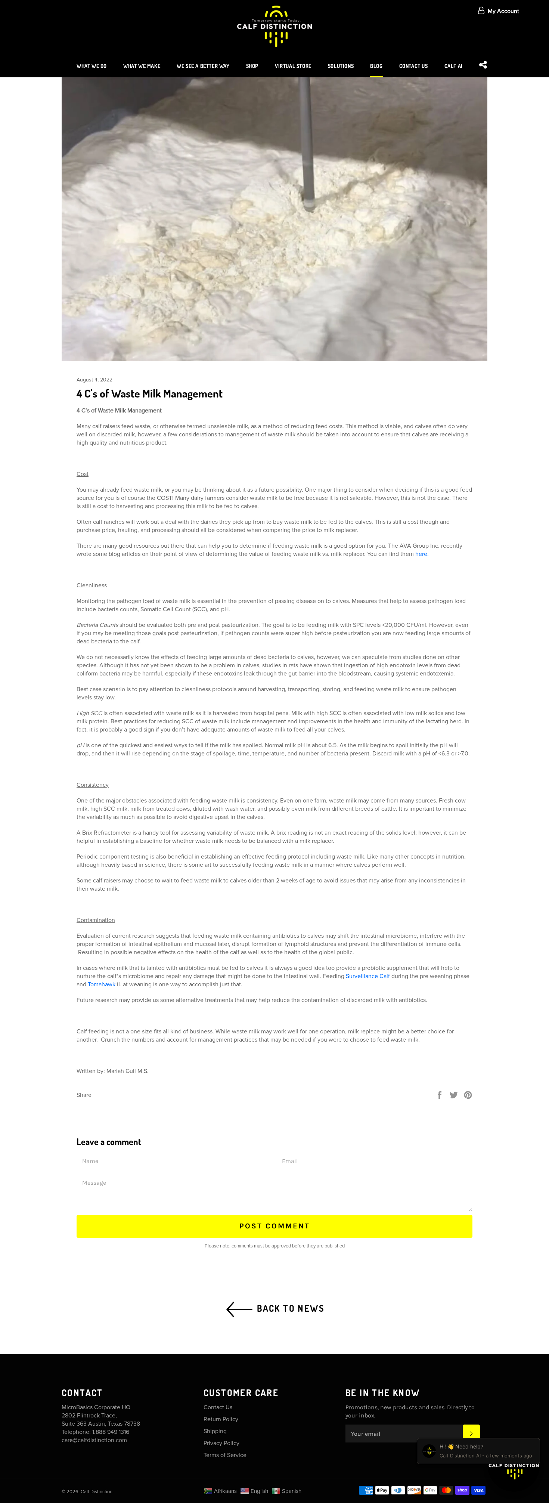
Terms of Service (225, 1455)
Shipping (215, 1431)
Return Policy (221, 1419)
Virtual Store (293, 66)
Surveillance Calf (368, 976)
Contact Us (413, 66)
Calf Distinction (96, 1492)
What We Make (141, 66)
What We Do (92, 66)
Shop (252, 66)
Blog (376, 66)
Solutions (341, 66)
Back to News (289, 1308)
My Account (503, 11)
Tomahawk (102, 984)
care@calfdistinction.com (94, 1440)
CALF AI (453, 66)
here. (422, 554)
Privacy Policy (221, 1443)
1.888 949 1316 (110, 1432)
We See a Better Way (203, 66)
